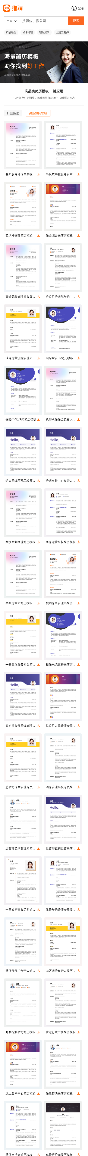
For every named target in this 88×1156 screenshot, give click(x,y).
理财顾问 (44, 32)
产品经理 (11, 32)
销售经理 (28, 32)
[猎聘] (37, 8)
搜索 (76, 21)
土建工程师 (62, 32)
